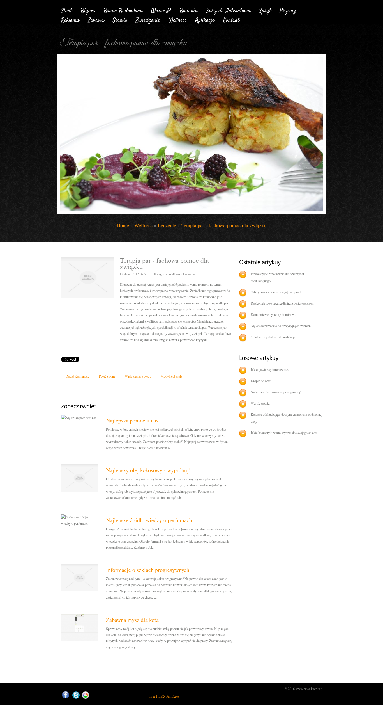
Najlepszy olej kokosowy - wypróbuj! (148, 470)
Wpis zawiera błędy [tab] (138, 376)
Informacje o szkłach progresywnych (147, 570)
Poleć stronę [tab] (107, 376)
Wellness (143, 225)
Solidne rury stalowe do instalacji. (273, 337)
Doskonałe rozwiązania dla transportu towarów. (282, 303)
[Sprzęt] (265, 10)
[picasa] (85, 695)
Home (123, 225)
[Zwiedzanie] (147, 19)
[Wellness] (177, 19)
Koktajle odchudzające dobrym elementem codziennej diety (286, 418)
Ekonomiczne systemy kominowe (273, 314)
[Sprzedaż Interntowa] (228, 10)
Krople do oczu (261, 380)
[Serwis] (120, 19)
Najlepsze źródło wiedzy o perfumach (149, 520)
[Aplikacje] (205, 19)
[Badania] (189, 10)
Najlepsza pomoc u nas (132, 420)
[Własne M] (161, 10)
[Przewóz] (287, 10)
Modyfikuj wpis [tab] (171, 376)
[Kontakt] (231, 19)
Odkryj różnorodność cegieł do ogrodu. (277, 292)
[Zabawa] (96, 19)
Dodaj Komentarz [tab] (77, 376)
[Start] (67, 10)
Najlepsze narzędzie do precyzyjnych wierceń (281, 325)
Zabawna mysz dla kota (132, 619)
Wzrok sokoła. (260, 403)
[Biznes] (88, 10)
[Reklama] (70, 19)
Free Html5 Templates (164, 696)
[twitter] (76, 695)
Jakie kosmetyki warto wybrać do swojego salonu (284, 432)
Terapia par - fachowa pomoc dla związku (223, 225)
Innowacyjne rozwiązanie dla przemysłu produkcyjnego (277, 277)
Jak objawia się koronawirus (270, 369)
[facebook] (65, 695)
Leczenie (167, 225)
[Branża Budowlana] (123, 10)
